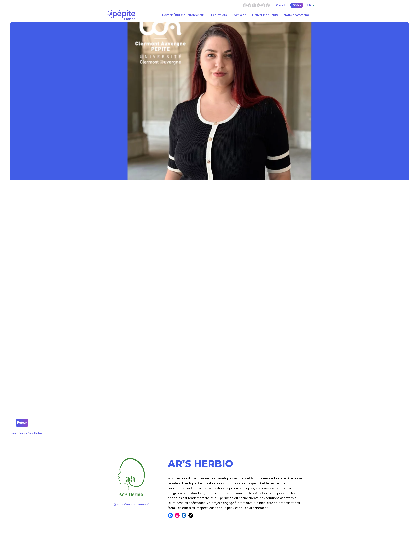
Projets (23, 433)
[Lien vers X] (259, 5)
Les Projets (219, 15)
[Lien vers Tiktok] (268, 5)
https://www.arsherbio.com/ (133, 504)
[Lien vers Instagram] (245, 5)
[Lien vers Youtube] (263, 5)
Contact (280, 5)
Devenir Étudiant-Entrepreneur (183, 15)
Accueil (14, 433)
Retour (22, 422)
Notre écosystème (297, 15)
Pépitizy (297, 5)
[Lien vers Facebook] (249, 5)
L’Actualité (239, 15)
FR (309, 5)
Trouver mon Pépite (265, 15)
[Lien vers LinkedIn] (254, 5)
